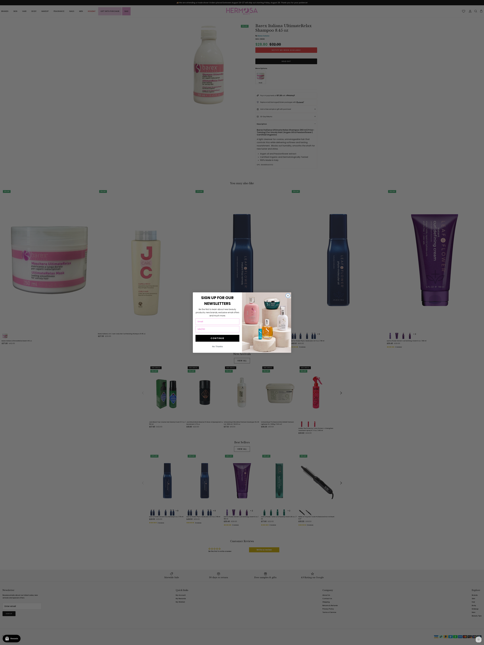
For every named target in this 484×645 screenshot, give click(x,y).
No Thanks (217, 346)
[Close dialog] (288, 295)
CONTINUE (217, 338)
